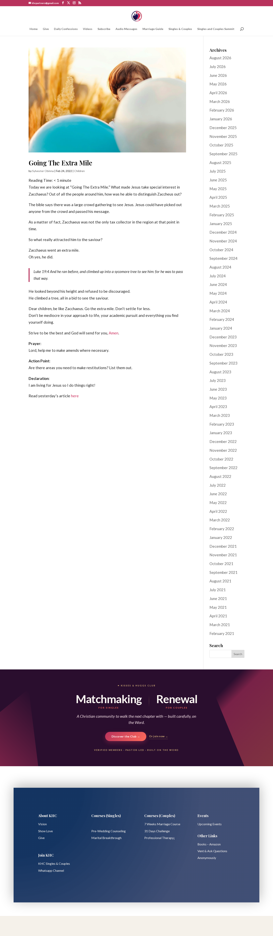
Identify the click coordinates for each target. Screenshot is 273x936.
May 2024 (218, 293)
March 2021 (219, 624)
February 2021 (221, 633)
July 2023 (217, 380)
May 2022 (218, 502)
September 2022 (223, 467)
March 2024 (219, 310)
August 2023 (220, 372)
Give (46, 29)
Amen (113, 333)
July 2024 (217, 276)
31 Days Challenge (157, 831)
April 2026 (218, 92)
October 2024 (221, 249)
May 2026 (218, 84)
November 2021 (223, 555)
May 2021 (218, 607)
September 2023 (223, 363)
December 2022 (223, 441)
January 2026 (220, 119)
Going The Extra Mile (60, 162)
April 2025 (218, 197)
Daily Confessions (66, 29)
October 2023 (221, 354)
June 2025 (218, 180)
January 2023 (220, 432)
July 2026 (217, 66)
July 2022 (217, 485)
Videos (87, 29)
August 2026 (220, 57)
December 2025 (223, 127)
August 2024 (220, 267)
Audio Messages (126, 29)
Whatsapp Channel (51, 870)
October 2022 (221, 459)
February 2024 (221, 319)
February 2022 (221, 528)
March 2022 (219, 520)
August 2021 (220, 581)
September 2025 (223, 153)
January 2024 (220, 328)
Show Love (45, 831)
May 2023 (218, 398)
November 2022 (223, 450)
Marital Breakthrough (106, 838)
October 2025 (221, 145)
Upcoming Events (209, 824)
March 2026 (219, 101)
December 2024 (223, 232)
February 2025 (221, 215)
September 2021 (223, 572)
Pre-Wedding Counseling (108, 831)
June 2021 (218, 598)
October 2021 (221, 563)
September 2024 (223, 258)
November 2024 (223, 241)
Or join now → (158, 736)
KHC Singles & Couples (54, 863)
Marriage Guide (152, 29)
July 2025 (217, 171)
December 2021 (223, 546)
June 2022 (218, 493)
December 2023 (223, 337)
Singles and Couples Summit (215, 29)
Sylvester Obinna (43, 171)
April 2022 (218, 511)
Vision (42, 824)
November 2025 (223, 136)
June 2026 (218, 75)
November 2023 (223, 345)
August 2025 (220, 162)
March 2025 (219, 206)
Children (79, 171)
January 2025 (220, 223)
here (75, 395)
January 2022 (220, 537)
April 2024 (218, 302)
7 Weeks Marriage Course (162, 824)
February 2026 (221, 110)
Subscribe (104, 29)
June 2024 (218, 284)
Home (34, 29)
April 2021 (218, 616)
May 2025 (218, 188)
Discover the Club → (126, 736)
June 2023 (218, 389)
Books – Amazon (209, 844)
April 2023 (218, 406)
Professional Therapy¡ (159, 838)
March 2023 (219, 415)
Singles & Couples (180, 29)
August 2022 (220, 476)
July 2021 (217, 589)
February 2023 (221, 424)
